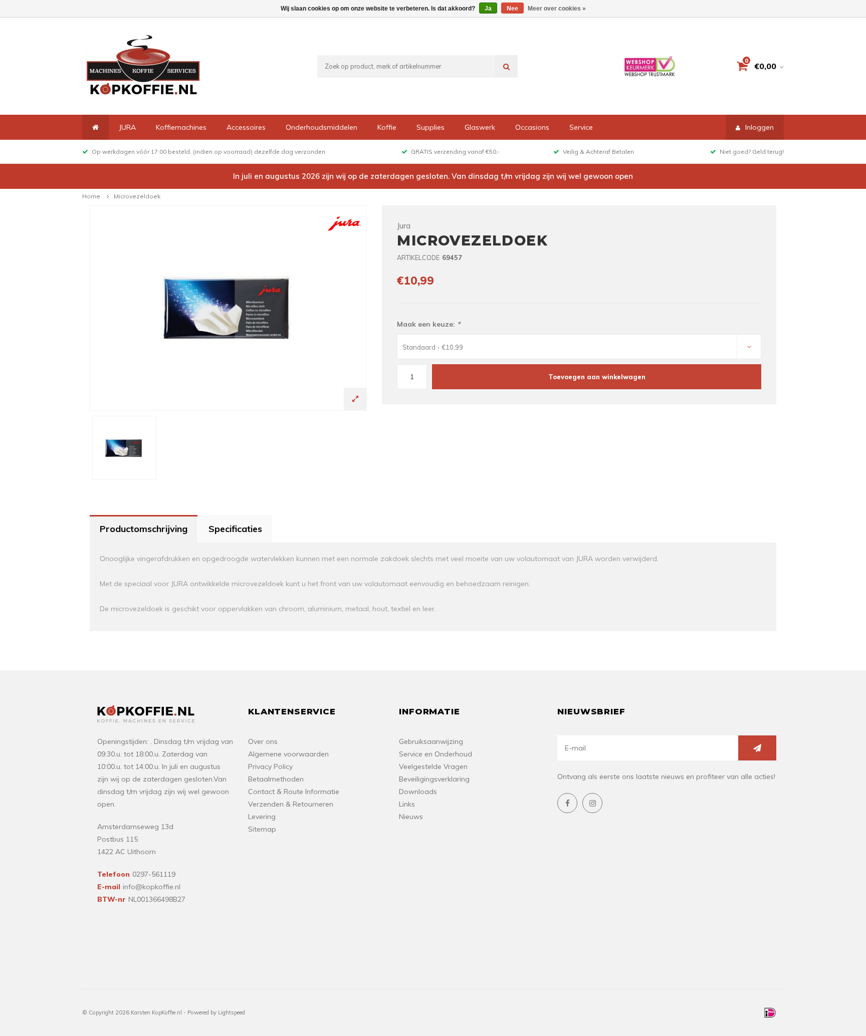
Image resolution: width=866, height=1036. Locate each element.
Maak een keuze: (428, 324)
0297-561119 (153, 874)
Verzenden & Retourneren (290, 804)
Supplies (430, 127)
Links (407, 804)
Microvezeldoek (137, 196)
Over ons (263, 741)
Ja (488, 8)
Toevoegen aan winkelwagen (596, 377)
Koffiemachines (181, 127)
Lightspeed (231, 1012)
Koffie (386, 127)
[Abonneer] (757, 747)
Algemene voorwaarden (288, 753)
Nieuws (411, 816)
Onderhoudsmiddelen (321, 127)
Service (581, 127)
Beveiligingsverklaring (434, 779)
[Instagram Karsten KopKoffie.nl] (592, 803)
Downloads (418, 791)
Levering (262, 816)
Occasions (532, 127)
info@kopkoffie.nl (151, 886)
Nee (512, 8)
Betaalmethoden (276, 779)
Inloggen (759, 127)
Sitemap (262, 829)
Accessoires (246, 127)
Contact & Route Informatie (293, 791)
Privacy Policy (270, 766)
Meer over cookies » (557, 8)
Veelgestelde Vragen (433, 766)
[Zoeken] (506, 66)
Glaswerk (480, 127)
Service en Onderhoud (435, 753)
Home (91, 196)
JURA (127, 127)
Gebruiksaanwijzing (431, 741)
